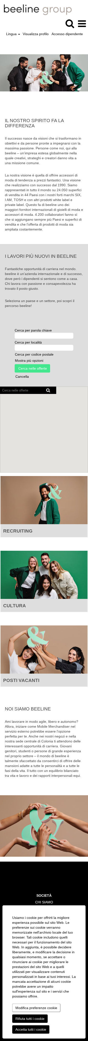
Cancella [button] (22, 376)
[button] (82, 24)
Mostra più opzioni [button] (29, 360)
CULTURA (14, 605)
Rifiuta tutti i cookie (29, 1019)
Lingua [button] (12, 34)
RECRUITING (18, 531)
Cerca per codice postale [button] (34, 354)
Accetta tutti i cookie (30, 1029)
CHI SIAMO (44, 902)
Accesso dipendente (67, 34)
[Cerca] (70, 23)
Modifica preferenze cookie (36, 1008)
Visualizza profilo (36, 34)
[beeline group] (36, 9)
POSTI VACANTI (21, 680)
